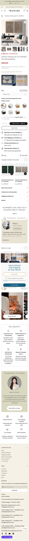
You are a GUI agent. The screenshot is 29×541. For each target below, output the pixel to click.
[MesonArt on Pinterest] (13, 533)
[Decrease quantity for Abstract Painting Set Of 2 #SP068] (3, 123)
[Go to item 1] (9, 49)
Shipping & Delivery (6, 455)
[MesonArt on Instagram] (6, 533)
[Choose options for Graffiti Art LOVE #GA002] (8, 312)
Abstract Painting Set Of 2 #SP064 (21, 180)
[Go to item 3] (20, 49)
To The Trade (4, 461)
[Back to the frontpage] (2, 16)
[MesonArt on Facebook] (2, 533)
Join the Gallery (14, 285)
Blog (2, 477)
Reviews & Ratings (5, 452)
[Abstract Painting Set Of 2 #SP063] (7, 169)
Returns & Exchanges (6, 457)
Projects (3, 475)
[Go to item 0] (3, 49)
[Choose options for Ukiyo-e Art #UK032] (11, 312)
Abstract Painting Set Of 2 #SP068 (14, 16)
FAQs (2, 450)
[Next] (27, 7)
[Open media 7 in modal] (25, 22)
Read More (6, 240)
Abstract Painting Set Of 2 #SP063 (7, 180)
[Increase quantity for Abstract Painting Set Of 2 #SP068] (6, 123)
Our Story (3, 469)
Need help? (25, 155)
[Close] (26, 255)
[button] (26, 159)
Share (4, 155)
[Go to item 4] (25, 49)
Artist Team (4, 471)
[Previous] (2, 7)
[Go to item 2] (14, 49)
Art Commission (5, 459)
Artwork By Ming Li (17, 228)
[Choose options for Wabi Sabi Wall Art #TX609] (26, 312)
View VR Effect (15, 44)
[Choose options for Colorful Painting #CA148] (4, 312)
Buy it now (14, 128)
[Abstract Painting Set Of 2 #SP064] (21, 169)
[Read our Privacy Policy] (25, 281)
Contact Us (4, 473)
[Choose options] (11, 173)
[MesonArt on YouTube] (9, 533)
